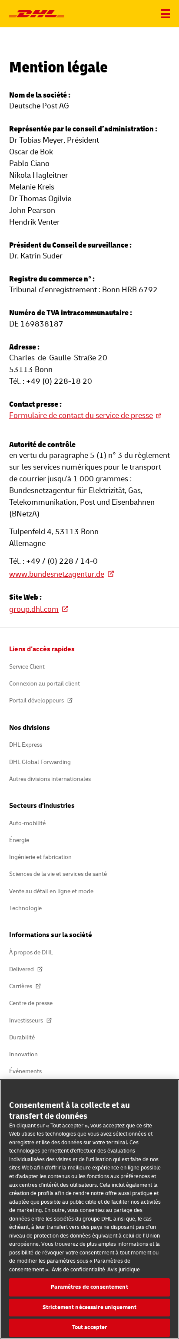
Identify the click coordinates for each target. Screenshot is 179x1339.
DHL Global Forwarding (40, 762)
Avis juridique (123, 1269)
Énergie (19, 840)
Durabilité (22, 1037)
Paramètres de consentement (89, 1286)
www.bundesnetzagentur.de (56, 574)
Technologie (25, 908)
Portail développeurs (37, 700)
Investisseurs (26, 1020)
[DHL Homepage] (36, 14)
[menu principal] (165, 13)
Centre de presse (31, 1003)
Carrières (21, 986)
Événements (25, 1071)
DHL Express (25, 744)
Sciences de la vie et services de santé (58, 874)
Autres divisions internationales (50, 779)
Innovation (23, 1054)
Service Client (27, 666)
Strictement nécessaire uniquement (89, 1307)
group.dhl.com (34, 609)
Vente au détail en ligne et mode (51, 891)
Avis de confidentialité (78, 1269)
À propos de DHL (31, 952)
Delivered (22, 969)
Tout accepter (89, 1327)
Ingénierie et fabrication (40, 857)
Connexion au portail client (44, 683)
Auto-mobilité (27, 823)
